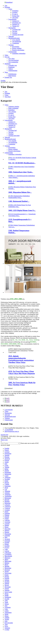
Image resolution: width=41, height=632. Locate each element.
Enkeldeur (15, 10)
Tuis (6, 5)
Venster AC (15, 26)
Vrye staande (16, 40)
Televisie (11, 36)
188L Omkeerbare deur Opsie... (20, 172)
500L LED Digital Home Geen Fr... (22, 210)
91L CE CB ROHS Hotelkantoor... (21, 163)
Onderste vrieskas (13, 106)
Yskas (10, 9)
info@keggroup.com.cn (12, 431)
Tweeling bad (16, 29)
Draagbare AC (16, 22)
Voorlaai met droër (17, 34)
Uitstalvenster (12, 52)
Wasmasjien (12, 28)
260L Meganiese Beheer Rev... (20, 192)
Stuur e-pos (4, 440)
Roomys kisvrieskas (18, 50)
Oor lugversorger (13, 60)
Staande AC (15, 24)
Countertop (15, 43)
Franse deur (15, 16)
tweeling (14, 12)
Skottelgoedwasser (14, 38)
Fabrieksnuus (12, 74)
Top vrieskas (12, 111)
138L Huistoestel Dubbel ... (18, 201)
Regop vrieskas (16, 48)
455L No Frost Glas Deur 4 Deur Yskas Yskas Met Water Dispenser (21, 372)
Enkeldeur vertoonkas (18, 53)
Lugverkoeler (12, 19)
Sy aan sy (15, 14)
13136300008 (9, 429)
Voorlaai (14, 33)
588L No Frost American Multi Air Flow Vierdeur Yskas (21, 384)
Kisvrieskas (15, 46)
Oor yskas (11, 58)
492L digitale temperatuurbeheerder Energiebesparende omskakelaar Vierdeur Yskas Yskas (21, 359)
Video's (10, 69)
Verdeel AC (15, 21)
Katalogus (11, 67)
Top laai (14, 31)
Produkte (7, 7)
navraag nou (4, 434)
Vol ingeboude (16, 41)
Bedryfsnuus (12, 75)
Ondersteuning (12, 70)
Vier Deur (15, 17)
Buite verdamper (13, 108)
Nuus (6, 72)
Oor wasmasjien (13, 62)
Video (6, 55)
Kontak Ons (8, 77)
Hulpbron (7, 63)
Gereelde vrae (12, 65)
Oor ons (7, 57)
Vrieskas (11, 45)
